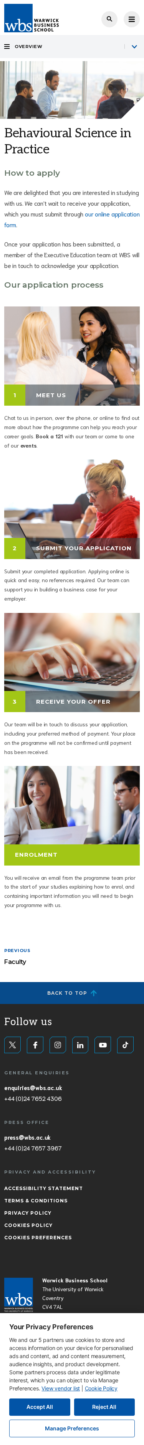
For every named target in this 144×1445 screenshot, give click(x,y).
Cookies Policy (28, 1225)
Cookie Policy (101, 1388)
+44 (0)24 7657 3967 (32, 1148)
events (28, 445)
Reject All (104, 1406)
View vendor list (60, 1388)
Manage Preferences (72, 1428)
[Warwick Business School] (31, 18)
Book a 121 (49, 436)
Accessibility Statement (43, 1188)
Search (109, 19)
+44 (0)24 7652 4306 (32, 1098)
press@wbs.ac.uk (27, 1137)
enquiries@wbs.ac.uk (33, 1087)
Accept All (39, 1406)
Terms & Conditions (36, 1201)
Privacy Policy (27, 1213)
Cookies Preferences (38, 1237)
